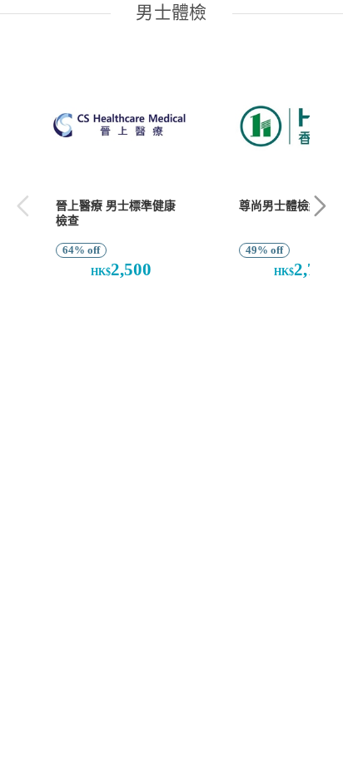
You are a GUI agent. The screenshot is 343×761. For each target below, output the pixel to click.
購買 (112, 314)
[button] (320, 205)
